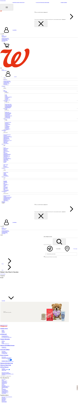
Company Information (5, 339)
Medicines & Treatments (5, 387)
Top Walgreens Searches (5, 392)
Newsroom (3, 341)
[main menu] (6, 7)
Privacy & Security (4, 355)
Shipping (3, 330)
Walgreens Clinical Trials (5, 365)
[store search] (59, 242)
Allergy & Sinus (6, 150)
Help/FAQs (3, 331)
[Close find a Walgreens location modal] (76, 236)
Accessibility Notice (4, 353)
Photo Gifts (3, 400)
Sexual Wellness (6, 155)
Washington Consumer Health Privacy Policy (8, 361)
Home (3, 263)
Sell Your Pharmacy (4, 367)
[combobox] (47, 244)
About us (3, 340)
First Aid (5, 162)
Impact (3, 342)
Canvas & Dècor (4, 398)
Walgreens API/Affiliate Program (7, 345)
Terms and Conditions (5, 349)
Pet (2, 388)
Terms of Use (3, 374)
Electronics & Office (4, 382)
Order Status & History (5, 40)
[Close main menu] (1, 68)
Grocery (3, 384)
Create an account (4, 228)
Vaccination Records (4, 39)
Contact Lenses (6, 153)
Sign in (3, 35)
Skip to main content (3, 0)
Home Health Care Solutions (7, 158)
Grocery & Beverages (6, 151)
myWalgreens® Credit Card (5, 336)
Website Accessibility (4, 352)
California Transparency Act (5, 343)
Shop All (5, 147)
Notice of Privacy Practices (5, 372)
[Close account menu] (3, 33)
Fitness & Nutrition (4, 383)
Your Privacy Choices (5, 360)
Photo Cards (3, 397)
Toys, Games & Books (5, 390)
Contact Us (3, 332)
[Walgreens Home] (1, 11)
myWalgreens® (3, 334)
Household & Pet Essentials (7, 154)
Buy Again (5, 166)
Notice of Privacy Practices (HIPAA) (6, 357)
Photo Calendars (4, 399)
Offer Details (3, 351)
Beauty (3, 380)
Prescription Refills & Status (7, 81)
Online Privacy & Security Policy (6, 358)
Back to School (6, 149)
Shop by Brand (4, 393)
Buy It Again (3, 41)
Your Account (4, 36)
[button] (39, 30)
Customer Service (4, 328)
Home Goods (3, 385)
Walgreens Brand (6, 159)
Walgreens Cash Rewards (5, 38)
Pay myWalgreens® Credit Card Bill (6, 337)
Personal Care (5, 152)
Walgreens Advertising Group (6, 363)
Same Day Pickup (4, 401)
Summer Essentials (6, 148)
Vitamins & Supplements (7, 156)
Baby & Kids (5, 157)
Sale (4, 165)
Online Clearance (6, 164)
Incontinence (5, 161)
